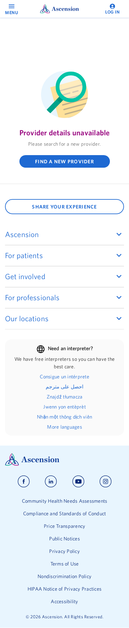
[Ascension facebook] (24, 481)
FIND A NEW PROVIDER (64, 161)
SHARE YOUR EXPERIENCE (64, 206)
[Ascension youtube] (78, 481)
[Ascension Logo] (64, 459)
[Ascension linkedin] (51, 481)
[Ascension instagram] (105, 481)
